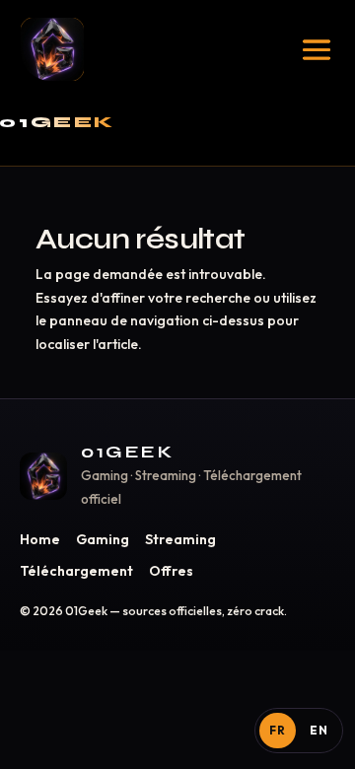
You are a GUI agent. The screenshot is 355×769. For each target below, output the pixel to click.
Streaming (180, 539)
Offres (171, 571)
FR (277, 730)
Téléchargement (76, 571)
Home (40, 539)
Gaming (102, 539)
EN (319, 730)
